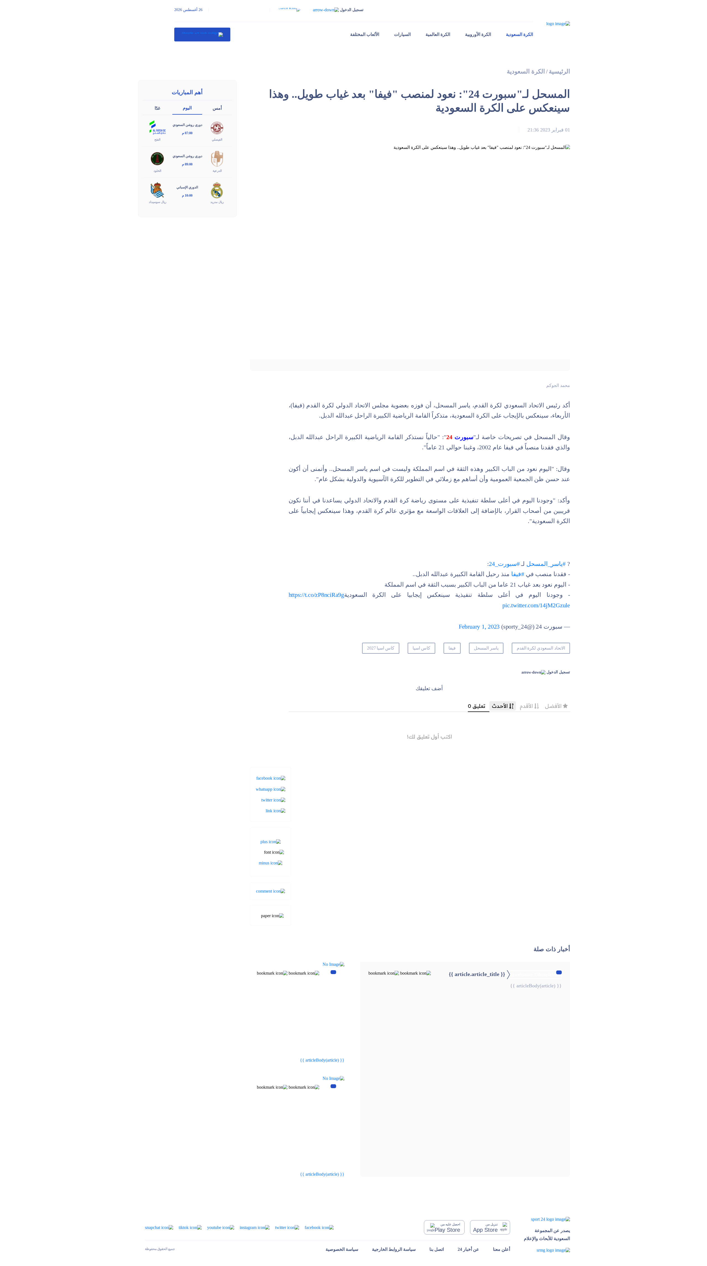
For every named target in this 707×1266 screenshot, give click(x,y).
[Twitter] (273, 799)
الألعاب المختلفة (364, 34)
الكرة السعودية (519, 34)
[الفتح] (157, 127)
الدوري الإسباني (187, 187)
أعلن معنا (501, 1249)
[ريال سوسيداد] (157, 189)
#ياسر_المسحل (546, 563)
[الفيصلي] (217, 127)
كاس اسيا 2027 (381, 648)
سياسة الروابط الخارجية (394, 1249)
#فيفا (517, 574)
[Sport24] (547, 1219)
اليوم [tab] (187, 108)
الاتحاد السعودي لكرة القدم (541, 648)
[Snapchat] (159, 1227)
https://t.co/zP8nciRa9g (316, 594)
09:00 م (187, 164)
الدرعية (217, 170)
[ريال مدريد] (217, 189)
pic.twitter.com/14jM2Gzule (536, 605)
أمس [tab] (217, 108)
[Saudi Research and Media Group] (547, 1250)
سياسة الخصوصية (342, 1249)
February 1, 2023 (479, 626)
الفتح (157, 139)
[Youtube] (220, 1227)
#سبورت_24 (504, 563)
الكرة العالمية (438, 34)
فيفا (452, 648)
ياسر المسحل (486, 648)
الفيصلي (217, 139)
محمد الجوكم (558, 385)
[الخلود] (157, 158)
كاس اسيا (421, 648)
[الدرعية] (217, 158)
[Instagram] (255, 1227)
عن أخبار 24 (468, 1249)
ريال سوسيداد (157, 202)
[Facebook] (270, 778)
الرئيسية (559, 71)
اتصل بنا (436, 1249)
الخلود (157, 170)
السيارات (402, 34)
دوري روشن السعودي (187, 125)
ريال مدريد (217, 202)
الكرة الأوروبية (478, 34)
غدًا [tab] (157, 108)
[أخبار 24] (202, 34)
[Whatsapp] (270, 788)
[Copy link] (275, 810)
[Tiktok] (190, 1227)
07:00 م (187, 133)
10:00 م (187, 195)
